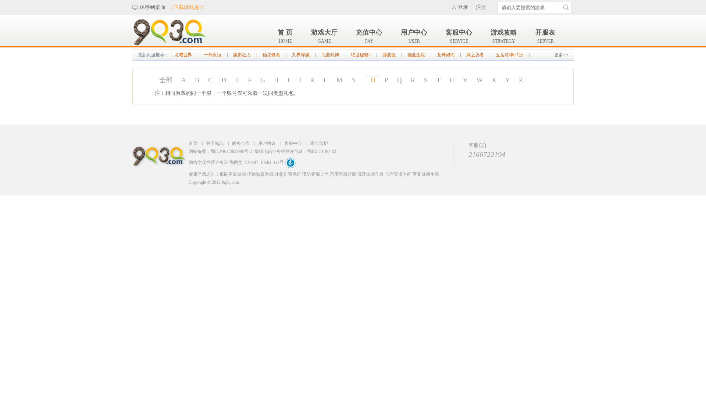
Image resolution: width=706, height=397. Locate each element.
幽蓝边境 (416, 54)
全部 (165, 80)
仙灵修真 (271, 54)
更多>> (561, 54)
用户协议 (267, 143)
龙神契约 (445, 54)
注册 (481, 7)
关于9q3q (215, 143)
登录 (463, 7)
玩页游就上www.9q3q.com (160, 160)
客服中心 (293, 143)
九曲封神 (330, 54)
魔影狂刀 (242, 54)
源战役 (389, 54)
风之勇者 (475, 54)
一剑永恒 (212, 54)
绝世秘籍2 (361, 54)
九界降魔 (301, 54)
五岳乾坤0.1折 (509, 54)
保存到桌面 (152, 7)
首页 (193, 143)
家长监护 (319, 143)
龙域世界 (183, 54)
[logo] (169, 44)
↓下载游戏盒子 (187, 7)
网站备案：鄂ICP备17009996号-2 (220, 151)
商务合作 (241, 143)
